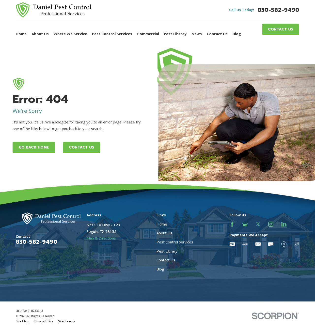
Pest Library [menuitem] (175, 33)
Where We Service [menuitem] (70, 33)
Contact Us (280, 29)
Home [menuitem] (21, 33)
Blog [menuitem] (237, 33)
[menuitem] (22, 321)
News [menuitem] (196, 33)
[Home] (53, 9)
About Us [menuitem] (40, 33)
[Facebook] (232, 224)
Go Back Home (34, 147)
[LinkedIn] (283, 224)
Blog (160, 269)
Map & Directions (101, 238)
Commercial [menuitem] (148, 33)
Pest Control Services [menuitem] (112, 33)
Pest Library (167, 251)
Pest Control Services (175, 242)
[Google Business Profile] (245, 224)
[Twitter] (258, 224)
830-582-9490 (278, 10)
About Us (164, 232)
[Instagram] (270, 224)
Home (162, 224)
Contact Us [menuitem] (217, 33)
